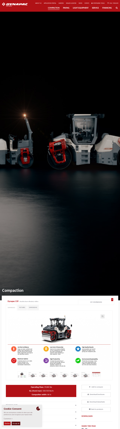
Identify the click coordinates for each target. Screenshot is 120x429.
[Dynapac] (16, 5)
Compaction (54, 8)
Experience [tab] (11, 307)
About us (38, 3)
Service (95, 8)
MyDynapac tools (98, 3)
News (80, 3)
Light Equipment (80, 8)
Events (87, 3)
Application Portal (50, 3)
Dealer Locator (71, 3)
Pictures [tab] (22, 307)
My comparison (101, 301)
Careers (61, 3)
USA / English (113, 3)
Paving (66, 8)
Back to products (97, 409)
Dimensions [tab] (33, 307)
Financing (107, 8)
